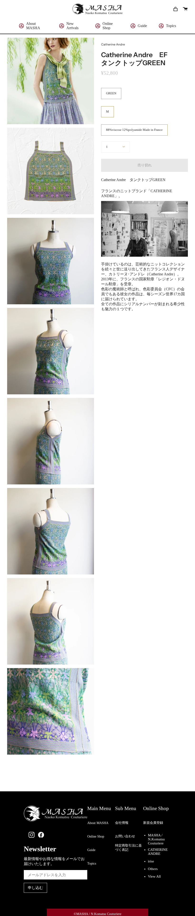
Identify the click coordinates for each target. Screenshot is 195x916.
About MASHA (97, 823)
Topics (91, 863)
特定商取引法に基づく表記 (128, 849)
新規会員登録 (153, 823)
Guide (91, 850)
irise (151, 861)
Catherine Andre (113, 44)
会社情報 (121, 823)
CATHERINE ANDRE (158, 853)
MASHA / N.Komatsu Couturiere (156, 842)
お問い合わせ (125, 836)
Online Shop (95, 836)
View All (154, 876)
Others (153, 869)
